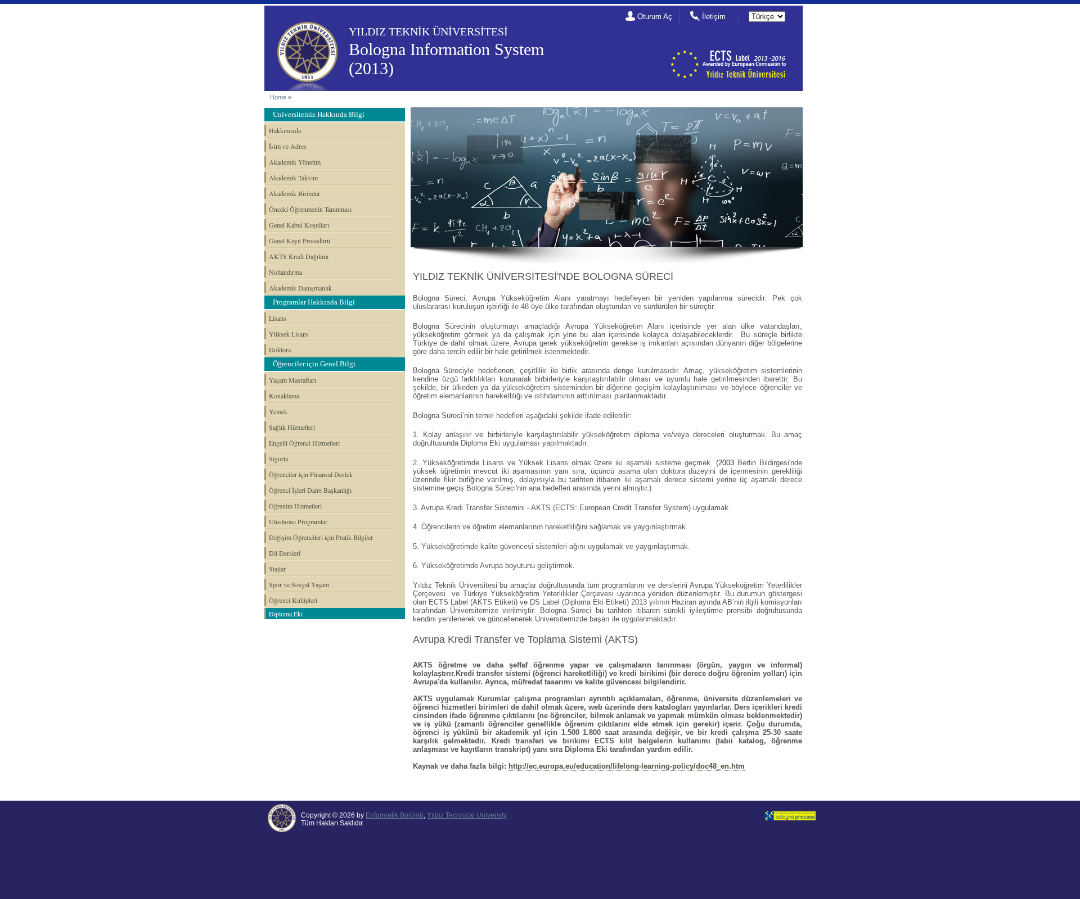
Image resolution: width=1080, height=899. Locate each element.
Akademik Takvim (293, 177)
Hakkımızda (285, 130)
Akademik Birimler (294, 193)
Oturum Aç (654, 16)
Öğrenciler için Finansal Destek (311, 474)
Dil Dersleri (284, 552)
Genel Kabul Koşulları (299, 224)
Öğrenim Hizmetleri (295, 505)
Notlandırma (285, 271)
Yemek (278, 411)
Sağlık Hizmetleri (292, 427)
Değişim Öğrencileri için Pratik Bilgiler (321, 537)
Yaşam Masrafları (292, 379)
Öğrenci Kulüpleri (293, 600)
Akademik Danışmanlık (300, 287)
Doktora (280, 349)
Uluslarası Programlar (298, 521)
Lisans (277, 318)
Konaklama (284, 395)
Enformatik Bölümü (395, 815)
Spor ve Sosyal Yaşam (299, 584)
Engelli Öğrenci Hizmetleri (304, 442)
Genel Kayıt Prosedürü (299, 240)
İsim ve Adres (288, 146)
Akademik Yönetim (295, 161)
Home (278, 97)
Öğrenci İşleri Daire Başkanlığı (310, 489)
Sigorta (278, 458)
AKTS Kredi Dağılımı (298, 256)
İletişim (714, 16)
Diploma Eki (286, 613)
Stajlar (277, 568)
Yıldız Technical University (467, 815)
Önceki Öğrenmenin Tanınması (310, 209)
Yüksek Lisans (289, 333)
